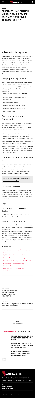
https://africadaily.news (18, 323)
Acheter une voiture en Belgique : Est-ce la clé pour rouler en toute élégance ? (17, 304)
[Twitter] (7, 26)
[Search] (32, 2)
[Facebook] (3, 26)
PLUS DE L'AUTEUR (24, 332)
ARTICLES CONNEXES (9, 332)
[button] (2, 2)
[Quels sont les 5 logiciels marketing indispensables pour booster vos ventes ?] (6, 338)
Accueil (3, 6)
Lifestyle (8, 6)
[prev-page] (3, 359)
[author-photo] (17, 319)
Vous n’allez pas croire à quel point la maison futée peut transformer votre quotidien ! (9, 293)
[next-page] (5, 359)
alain (5, 23)
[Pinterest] (10, 26)
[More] (18, 26)
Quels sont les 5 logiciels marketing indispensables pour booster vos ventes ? (22, 338)
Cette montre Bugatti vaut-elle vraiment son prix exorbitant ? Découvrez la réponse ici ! (20, 353)
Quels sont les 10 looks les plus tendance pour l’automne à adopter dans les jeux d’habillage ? (22, 345)
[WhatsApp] (14, 26)
